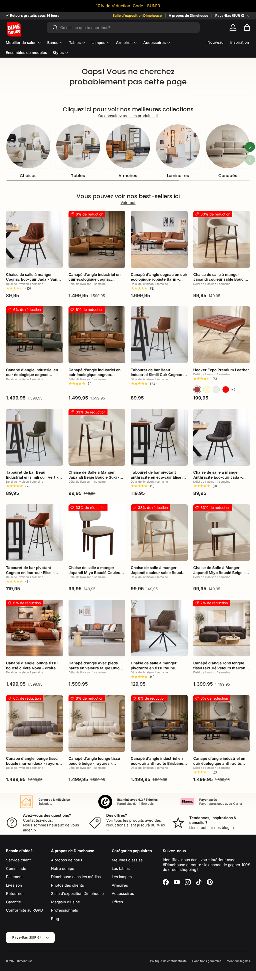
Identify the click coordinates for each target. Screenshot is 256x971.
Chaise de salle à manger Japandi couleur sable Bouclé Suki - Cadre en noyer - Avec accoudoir (220, 282)
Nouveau (216, 42)
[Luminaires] (178, 146)
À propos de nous (66, 860)
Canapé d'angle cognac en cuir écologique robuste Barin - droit (159, 279)
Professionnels (64, 910)
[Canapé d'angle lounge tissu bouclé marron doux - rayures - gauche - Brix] (34, 723)
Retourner (15, 893)
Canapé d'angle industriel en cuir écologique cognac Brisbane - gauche (94, 279)
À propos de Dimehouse (188, 15)
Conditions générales (206, 961)
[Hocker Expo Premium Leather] (221, 334)
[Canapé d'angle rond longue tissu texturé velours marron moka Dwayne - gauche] (221, 628)
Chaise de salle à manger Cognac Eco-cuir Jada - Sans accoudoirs (32, 279)
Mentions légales (238, 961)
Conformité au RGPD (24, 910)
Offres (117, 902)
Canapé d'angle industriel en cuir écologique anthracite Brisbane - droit (219, 763)
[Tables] (78, 146)
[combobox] (123, 27)
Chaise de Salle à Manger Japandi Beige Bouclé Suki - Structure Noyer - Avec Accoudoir (94, 479)
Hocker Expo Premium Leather (221, 370)
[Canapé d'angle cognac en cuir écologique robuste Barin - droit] (159, 239)
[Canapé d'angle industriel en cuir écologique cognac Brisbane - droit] (97, 334)
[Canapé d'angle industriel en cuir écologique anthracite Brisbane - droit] (221, 723)
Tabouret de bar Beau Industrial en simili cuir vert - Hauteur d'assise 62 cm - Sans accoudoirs (34, 479)
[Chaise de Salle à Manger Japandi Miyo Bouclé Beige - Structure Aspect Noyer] (221, 532)
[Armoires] (128, 146)
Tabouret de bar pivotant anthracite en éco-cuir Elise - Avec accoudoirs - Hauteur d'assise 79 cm (157, 479)
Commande (16, 868)
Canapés (227, 176)
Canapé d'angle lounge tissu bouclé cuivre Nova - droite (32, 665)
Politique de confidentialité (168, 961)
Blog (55, 918)
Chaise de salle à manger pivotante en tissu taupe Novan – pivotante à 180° (153, 668)
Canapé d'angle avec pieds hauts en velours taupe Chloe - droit (96, 668)
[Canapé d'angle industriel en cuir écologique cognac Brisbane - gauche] (97, 239)
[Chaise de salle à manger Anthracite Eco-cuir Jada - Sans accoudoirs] (221, 437)
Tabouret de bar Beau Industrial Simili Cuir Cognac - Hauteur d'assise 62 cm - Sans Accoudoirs (159, 377)
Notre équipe (62, 868)
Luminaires (178, 176)
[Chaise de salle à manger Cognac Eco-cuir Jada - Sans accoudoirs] (34, 239)
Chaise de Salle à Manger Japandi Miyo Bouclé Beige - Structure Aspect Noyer (219, 572)
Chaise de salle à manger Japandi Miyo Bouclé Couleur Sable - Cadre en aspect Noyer (96, 572)
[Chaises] (28, 146)
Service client (18, 860)
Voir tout (128, 202)
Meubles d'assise (127, 860)
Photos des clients (67, 885)
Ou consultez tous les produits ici (128, 115)
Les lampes (122, 876)
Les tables (121, 868)
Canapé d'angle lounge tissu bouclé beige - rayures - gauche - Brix (94, 763)
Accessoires (123, 893)
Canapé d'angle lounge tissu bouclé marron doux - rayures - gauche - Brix (33, 763)
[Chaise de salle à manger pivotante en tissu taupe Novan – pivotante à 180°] (159, 628)
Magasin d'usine (65, 902)
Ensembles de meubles (26, 52)
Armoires (127, 176)
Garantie (13, 902)
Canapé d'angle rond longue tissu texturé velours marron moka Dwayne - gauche (219, 668)
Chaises (28, 176)
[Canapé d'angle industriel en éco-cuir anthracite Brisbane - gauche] (159, 723)
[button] (247, 27)
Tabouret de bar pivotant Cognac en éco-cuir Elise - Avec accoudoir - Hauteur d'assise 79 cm (30, 575)
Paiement (14, 876)
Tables (78, 176)
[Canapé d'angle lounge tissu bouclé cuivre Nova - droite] (34, 628)
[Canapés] (228, 146)
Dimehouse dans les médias (76, 876)
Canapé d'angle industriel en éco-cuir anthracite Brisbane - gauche (158, 763)
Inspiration (239, 42)
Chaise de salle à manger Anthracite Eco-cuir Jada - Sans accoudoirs (217, 477)
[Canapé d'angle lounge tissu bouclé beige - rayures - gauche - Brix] (97, 723)
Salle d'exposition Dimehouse (137, 15)
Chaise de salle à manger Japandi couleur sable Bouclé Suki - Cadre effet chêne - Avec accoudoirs (157, 575)
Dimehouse (24, 961)
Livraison (14, 885)
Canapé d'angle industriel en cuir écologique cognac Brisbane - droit (94, 375)
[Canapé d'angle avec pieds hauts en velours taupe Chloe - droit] (97, 628)
